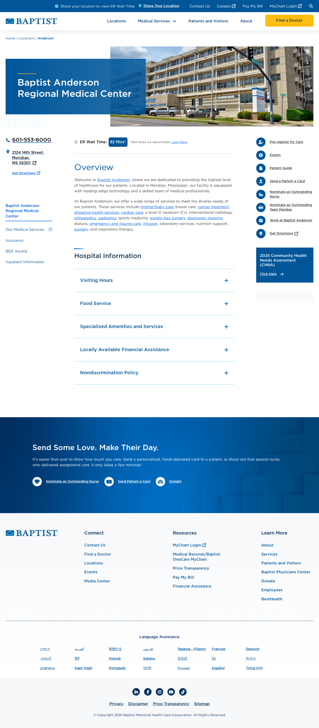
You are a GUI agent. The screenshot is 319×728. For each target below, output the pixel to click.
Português (117, 668)
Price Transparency (191, 568)
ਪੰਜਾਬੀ (147, 668)
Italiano (149, 658)
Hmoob (115, 658)
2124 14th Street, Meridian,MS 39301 (28, 158)
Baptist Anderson (113, 180)
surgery (81, 229)
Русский (183, 668)
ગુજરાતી (45, 658)
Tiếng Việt (254, 668)
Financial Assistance (192, 586)
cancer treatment (213, 207)
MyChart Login (283, 6)
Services (269, 554)
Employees (272, 590)
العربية (79, 649)
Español (218, 668)
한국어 (251, 658)
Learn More (179, 142)
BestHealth (271, 599)
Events (90, 572)
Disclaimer (138, 704)
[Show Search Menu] (311, 6)
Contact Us (200, 6)
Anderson (46, 38)
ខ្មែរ (214, 658)
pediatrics (107, 218)
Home (11, 38)
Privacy (116, 704)
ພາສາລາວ (47, 668)
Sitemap (202, 704)
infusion (150, 223)
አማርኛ (45, 649)
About (246, 21)
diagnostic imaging (205, 218)
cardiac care (132, 212)
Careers (224, 6)
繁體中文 (115, 649)
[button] (50, 229)
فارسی (148, 649)
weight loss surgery (167, 218)
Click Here (268, 274)
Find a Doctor (97, 554)
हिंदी (77, 658)
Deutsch (252, 649)
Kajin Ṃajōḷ (83, 668)
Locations (116, 21)
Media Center (97, 581)
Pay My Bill (253, 6)
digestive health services (96, 212)
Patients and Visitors (208, 21)
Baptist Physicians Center (285, 572)
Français (219, 649)
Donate (268, 581)
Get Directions (24, 173)
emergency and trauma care (115, 223)
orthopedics (85, 218)
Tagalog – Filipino (191, 649)
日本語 (182, 658)
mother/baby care (156, 207)
